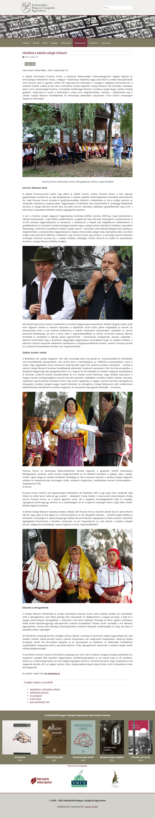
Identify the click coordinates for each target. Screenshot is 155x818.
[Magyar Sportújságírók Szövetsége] (115, 778)
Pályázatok (66, 43)
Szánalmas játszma (39, 692)
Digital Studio (91, 806)
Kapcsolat (105, 43)
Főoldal (25, 43)
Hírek (45, 43)
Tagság (54, 43)
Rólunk (36, 43)
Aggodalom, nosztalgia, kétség (45, 689)
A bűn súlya (35, 698)
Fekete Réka (30, 64)
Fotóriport (93, 43)
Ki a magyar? (36, 695)
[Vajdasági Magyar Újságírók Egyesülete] (79, 778)
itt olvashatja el (52, 673)
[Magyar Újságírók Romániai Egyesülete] (41, 780)
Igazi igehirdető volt (39, 702)
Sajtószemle (80, 43)
